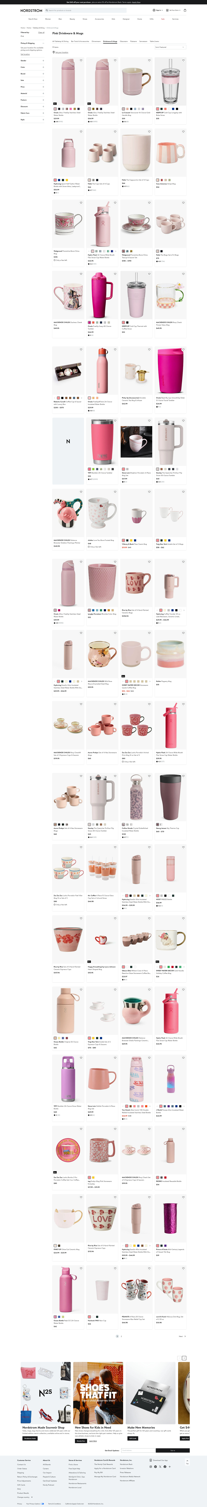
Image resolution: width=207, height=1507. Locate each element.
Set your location (61, 52)
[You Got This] (146, 681)
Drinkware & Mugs (110, 41)
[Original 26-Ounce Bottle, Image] (68, 1011)
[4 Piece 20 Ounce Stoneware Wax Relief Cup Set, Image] (136, 1289)
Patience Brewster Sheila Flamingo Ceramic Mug (135, 1040)
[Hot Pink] (134, 1106)
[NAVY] (97, 469)
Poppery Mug (163, 681)
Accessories (99, 19)
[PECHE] (127, 109)
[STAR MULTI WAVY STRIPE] (127, 824)
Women (48, 19)
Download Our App (160, 1460)
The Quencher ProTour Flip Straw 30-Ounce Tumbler (169, 474)
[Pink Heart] (127, 681)
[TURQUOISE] (127, 251)
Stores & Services (75, 1460)
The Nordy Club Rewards (103, 1464)
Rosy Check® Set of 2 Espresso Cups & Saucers (67, 753)
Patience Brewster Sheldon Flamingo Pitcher (67, 541)
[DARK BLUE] (105, 610)
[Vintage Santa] (161, 967)
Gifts (152, 19)
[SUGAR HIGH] (89, 398)
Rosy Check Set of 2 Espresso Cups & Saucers (136, 1178)
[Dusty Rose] (161, 610)
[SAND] (113, 610)
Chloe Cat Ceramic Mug (66, 1249)
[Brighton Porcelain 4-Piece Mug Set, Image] (136, 442)
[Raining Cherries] (130, 1106)
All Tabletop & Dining (60, 41)
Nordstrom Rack (126, 1464)
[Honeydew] (67, 180)
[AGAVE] (96, 251)
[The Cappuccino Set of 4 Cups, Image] (136, 153)
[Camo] (169, 610)
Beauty (72, 19)
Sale (162, 19)
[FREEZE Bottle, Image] (170, 868)
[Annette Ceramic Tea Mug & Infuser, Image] (136, 371)
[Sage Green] (131, 967)
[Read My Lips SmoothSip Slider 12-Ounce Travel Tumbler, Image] (170, 371)
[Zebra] (62, 398)
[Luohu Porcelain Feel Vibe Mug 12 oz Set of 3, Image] (68, 868)
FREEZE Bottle (164, 899)
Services (175, 19)
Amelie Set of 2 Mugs (169, 544)
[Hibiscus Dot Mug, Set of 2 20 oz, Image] (170, 1289)
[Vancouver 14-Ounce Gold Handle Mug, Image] (136, 81)
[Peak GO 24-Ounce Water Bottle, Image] (68, 1289)
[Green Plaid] (180, 967)
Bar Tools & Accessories (80, 41)
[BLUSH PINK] (89, 180)
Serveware (143, 41)
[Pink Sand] (55, 180)
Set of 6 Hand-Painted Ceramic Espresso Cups (67, 968)
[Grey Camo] (138, 1106)
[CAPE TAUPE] (109, 469)
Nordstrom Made (30, 1438)
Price (22, 87)
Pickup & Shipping (27, 43)
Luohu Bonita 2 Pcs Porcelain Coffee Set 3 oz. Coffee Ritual (66, 1180)
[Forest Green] (161, 540)
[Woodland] (138, 896)
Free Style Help (74, 1468)
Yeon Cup (97, 1320)
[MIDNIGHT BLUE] (97, 180)
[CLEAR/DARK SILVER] (131, 824)
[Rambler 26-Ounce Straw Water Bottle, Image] (68, 1079)
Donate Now (81, 1441)
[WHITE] (139, 109)
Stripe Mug (166, 184)
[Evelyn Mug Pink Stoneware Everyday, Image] (102, 1150)
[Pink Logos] (127, 1106)
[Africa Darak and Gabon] (66, 398)
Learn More (93, 1441)
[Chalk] (169, 109)
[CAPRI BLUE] (112, 251)
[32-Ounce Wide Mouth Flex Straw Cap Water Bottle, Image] (102, 224)
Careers (46, 1468)
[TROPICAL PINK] (89, 469)
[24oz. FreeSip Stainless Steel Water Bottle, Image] (68, 81)
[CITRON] (131, 251)
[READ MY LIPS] (71, 109)
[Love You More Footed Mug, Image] (102, 513)
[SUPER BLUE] (59, 1317)
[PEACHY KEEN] (97, 398)
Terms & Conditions (54, 1504)
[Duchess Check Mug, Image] (68, 295)
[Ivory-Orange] (146, 1106)
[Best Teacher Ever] (138, 681)
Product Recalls (23, 1493)
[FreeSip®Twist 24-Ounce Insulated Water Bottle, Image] (102, 371)
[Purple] (165, 1246)
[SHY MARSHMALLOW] (63, 109)
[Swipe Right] (184, 1358)
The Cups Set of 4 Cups (99, 184)
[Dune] (165, 610)
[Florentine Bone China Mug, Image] (68, 224)
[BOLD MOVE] (75, 109)
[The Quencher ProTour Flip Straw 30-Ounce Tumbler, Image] (170, 442)
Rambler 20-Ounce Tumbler (100, 473)
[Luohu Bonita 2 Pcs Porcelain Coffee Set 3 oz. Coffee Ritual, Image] (68, 1150)
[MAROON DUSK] (67, 1038)
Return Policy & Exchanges (27, 1477)
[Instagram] (150, 1467)
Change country (23, 1497)
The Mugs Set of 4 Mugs (167, 255)
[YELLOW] (109, 610)
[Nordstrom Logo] (31, 10)
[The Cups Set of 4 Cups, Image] (102, 153)
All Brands (47, 1464)
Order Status (22, 1468)
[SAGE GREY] (97, 824)
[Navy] (176, 1106)
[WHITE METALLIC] (161, 824)
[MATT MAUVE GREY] (67, 824)
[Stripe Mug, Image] (170, 153)
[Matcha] (161, 109)
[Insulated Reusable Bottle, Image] (170, 1150)
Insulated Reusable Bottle (168, 1181)
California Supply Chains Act (74, 1504)
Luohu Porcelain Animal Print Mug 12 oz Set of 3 (135, 753)
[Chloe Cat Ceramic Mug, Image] (68, 1218)
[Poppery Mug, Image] (170, 654)
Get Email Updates (50, 1481)
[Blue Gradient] (172, 1106)
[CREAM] (165, 469)
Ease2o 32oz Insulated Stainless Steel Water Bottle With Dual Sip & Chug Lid (136, 902)
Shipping (20, 1472)
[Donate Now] (98, 1393)
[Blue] (135, 540)
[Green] (127, 540)
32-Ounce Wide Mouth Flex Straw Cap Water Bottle (101, 256)
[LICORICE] (131, 109)
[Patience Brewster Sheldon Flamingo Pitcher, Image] (68, 513)
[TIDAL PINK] (55, 1317)
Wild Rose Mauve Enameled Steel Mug (100, 682)
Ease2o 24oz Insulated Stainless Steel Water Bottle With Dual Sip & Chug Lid (68, 687)
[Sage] (63, 180)
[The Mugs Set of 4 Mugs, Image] (170, 224)
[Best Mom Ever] (134, 681)
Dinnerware (96, 41)
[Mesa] (134, 1246)
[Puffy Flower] (169, 1106)
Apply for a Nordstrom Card (105, 1468)
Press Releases (125, 1472)
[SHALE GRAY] (100, 251)
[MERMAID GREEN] (108, 251)
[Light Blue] (59, 180)
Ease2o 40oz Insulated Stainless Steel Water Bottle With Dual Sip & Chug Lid (136, 1252)
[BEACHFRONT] (93, 398)
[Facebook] (165, 1467)
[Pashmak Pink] (158, 109)
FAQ (19, 1489)
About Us (46, 1460)
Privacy (19, 1504)
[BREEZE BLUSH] (55, 1038)
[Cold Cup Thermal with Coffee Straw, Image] (136, 295)
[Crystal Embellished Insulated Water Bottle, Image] (136, 797)
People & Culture (49, 1477)
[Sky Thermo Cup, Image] (170, 797)
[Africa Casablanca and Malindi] (70, 398)
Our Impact (47, 1472)
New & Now (32, 19)
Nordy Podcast (48, 1485)
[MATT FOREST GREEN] (63, 824)
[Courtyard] (62, 681)
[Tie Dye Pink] (142, 1106)
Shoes (85, 19)
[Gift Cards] (151, 1393)
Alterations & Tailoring (77, 1472)
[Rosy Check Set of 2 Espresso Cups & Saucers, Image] (136, 1150)
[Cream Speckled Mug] (130, 681)
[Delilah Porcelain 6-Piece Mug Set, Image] (102, 1079)
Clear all (41, 32)
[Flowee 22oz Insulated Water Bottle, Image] (170, 1079)
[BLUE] (101, 322)
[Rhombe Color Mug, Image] (102, 583)
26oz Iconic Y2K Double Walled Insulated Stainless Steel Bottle (136, 1111)
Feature (24, 100)
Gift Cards (132, 1438)
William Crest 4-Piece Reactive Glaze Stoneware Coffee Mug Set (136, 973)
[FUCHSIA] (123, 251)
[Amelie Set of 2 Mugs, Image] (170, 513)
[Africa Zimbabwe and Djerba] (78, 398)
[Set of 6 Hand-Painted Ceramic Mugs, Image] (136, 583)
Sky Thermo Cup (167, 828)
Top (187, 1463)
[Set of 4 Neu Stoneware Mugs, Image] (102, 725)
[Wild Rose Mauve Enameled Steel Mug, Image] (102, 654)
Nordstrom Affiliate (127, 1480)
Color (23, 67)
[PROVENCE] (143, 109)
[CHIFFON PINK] (123, 109)
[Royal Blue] (169, 540)
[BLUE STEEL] (78, 109)
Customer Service (24, 1460)
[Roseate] (158, 540)
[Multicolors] (127, 967)
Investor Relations (127, 1468)
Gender (23, 60)
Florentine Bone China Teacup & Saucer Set (135, 256)
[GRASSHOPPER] (101, 469)
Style (22, 119)
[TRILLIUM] (93, 251)
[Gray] (127, 469)
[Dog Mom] (142, 681)
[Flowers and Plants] (58, 398)
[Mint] (173, 896)
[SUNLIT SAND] (59, 1038)
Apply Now (136, 2)
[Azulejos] (74, 398)
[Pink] (123, 469)
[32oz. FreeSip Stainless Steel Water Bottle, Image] (102, 81)
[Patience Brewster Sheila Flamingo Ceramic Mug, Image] (136, 1011)
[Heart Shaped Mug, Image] (102, 939)
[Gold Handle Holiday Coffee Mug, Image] (170, 939)
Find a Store (73, 1464)
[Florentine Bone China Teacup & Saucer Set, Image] (136, 224)
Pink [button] (22, 36)
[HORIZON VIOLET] (63, 1038)
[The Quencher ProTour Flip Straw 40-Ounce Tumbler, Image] (102, 797)
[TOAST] (161, 469)
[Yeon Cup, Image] (102, 1289)
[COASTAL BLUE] (135, 109)
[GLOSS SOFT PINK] (55, 824)
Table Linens (154, 41)
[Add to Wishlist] (81, 60)
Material (24, 93)
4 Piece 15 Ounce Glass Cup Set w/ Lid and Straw (101, 896)
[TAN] (109, 322)
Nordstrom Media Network (130, 1476)
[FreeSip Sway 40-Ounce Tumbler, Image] (102, 295)
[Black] (177, 109)
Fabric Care (25, 113)
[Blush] (158, 896)
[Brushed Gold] (165, 540)
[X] (160, 1467)
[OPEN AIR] (105, 322)
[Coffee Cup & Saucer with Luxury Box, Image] (68, 371)
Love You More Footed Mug (101, 540)
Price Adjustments (24, 1481)
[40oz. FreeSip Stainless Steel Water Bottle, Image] (68, 583)
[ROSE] (89, 610)
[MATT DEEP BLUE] (59, 824)
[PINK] (158, 180)
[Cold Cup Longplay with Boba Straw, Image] (170, 81)
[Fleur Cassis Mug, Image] (136, 513)
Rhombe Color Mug (102, 614)
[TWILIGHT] (169, 469)
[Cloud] (173, 109)
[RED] (161, 180)
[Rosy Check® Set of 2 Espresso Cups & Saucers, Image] (68, 725)
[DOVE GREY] (93, 180)
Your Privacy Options (33, 1504)
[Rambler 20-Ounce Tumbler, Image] (102, 442)
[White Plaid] (165, 967)
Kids (113, 19)
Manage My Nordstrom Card (105, 1476)
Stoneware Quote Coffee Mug (135, 686)
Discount (24, 106)
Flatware (133, 41)
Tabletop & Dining (39, 28)
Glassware (124, 41)
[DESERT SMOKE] (67, 109)
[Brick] (165, 1177)
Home (139, 19)
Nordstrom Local (75, 1487)
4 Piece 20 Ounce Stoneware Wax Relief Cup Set (133, 1317)
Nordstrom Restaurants (77, 1483)
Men (60, 19)
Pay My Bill (98, 1472)
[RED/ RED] (93, 322)
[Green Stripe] (169, 967)
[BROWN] (165, 180)
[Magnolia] (66, 681)
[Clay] (165, 109)
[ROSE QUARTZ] (55, 109)
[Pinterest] (155, 1467)
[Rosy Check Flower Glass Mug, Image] (170, 295)
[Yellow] (131, 540)
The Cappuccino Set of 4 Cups (135, 180)
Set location (25, 54)
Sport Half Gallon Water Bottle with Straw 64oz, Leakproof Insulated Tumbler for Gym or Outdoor (68, 186)
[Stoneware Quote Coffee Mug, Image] (136, 654)
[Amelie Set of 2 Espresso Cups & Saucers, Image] (102, 1011)
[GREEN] (169, 180)
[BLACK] (113, 469)
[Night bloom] (165, 1106)
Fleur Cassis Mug (134, 544)
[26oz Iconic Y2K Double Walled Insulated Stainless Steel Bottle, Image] (136, 1079)
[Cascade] (172, 610)
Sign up (173, 1450)
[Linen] (180, 610)
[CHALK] (177, 469)
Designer (126, 19)
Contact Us (21, 1464)
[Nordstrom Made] (46, 1393)
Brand (23, 73)
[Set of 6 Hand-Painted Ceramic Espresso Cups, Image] (68, 939)
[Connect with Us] (169, 1467)
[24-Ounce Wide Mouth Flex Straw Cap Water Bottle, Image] (170, 725)
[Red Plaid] (172, 967)
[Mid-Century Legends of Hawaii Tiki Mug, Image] (170, 1218)
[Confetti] (161, 1106)
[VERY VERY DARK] (59, 109)
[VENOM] (93, 469)
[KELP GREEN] (63, 1317)
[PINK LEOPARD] (123, 824)
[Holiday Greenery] (176, 967)
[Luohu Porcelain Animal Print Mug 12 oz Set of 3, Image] (136, 725)
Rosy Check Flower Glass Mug (169, 323)
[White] (169, 896)
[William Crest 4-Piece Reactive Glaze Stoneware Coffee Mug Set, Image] (136, 939)
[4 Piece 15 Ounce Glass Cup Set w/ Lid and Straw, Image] (102, 868)
